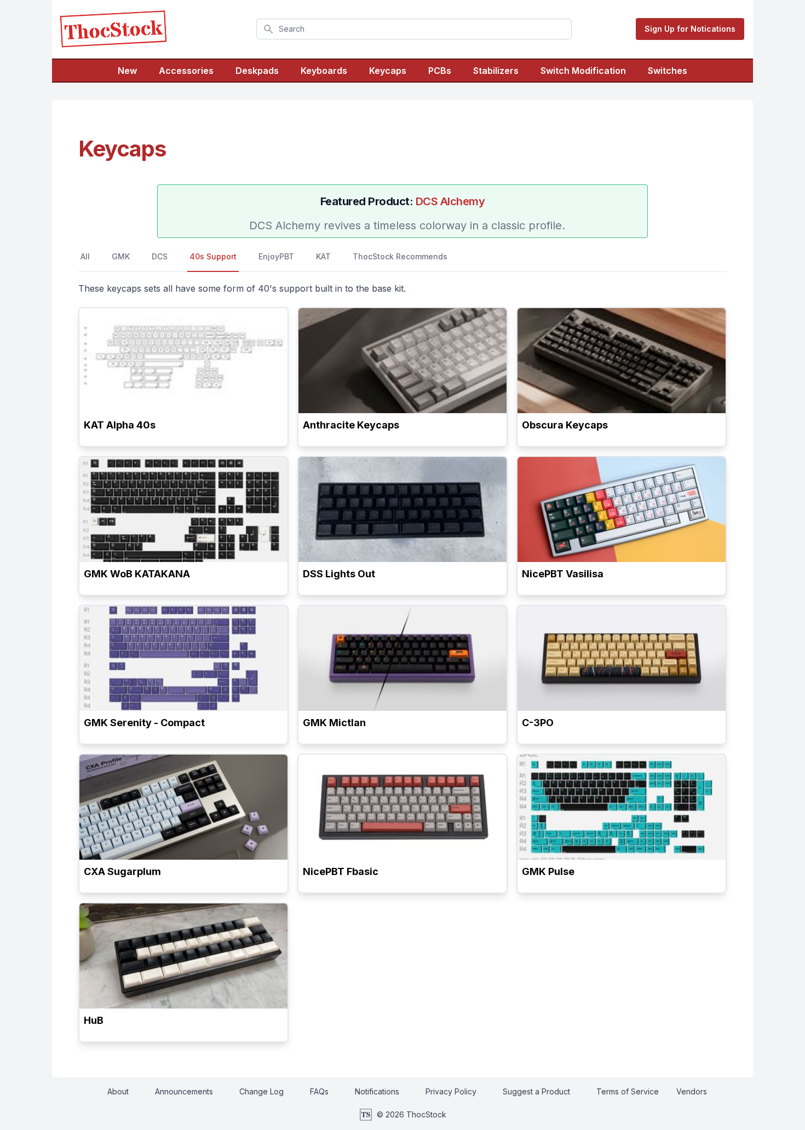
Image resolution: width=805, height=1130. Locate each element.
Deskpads (257, 70)
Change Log (261, 1091)
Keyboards (324, 70)
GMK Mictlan (334, 722)
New (127, 70)
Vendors (691, 1091)
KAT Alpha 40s (120, 425)
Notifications (377, 1091)
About (118, 1091)
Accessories (186, 70)
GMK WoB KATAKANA (137, 574)
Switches (667, 70)
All (85, 256)
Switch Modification (583, 70)
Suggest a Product (536, 1091)
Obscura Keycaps (565, 425)
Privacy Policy (451, 1091)
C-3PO (538, 722)
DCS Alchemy (450, 201)
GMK (121, 256)
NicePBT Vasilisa (562, 574)
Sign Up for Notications (690, 28)
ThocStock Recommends (400, 256)
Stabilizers (496, 70)
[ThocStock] (113, 29)
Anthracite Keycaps (351, 425)
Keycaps (387, 70)
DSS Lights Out (339, 574)
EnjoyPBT (276, 256)
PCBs (439, 70)
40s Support (213, 256)
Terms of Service (627, 1091)
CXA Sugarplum (122, 871)
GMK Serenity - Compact (144, 722)
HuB (94, 1020)
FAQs (319, 1091)
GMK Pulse (548, 871)
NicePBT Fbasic (340, 871)
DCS (160, 256)
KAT (323, 256)
